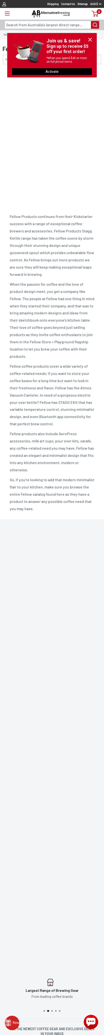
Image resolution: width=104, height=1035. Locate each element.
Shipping (53, 4)
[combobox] (52, 25)
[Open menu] (7, 13)
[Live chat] (91, 1022)
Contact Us (68, 4)
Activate (52, 71)
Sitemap (82, 4)
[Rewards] (12, 1023)
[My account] (4, 4)
